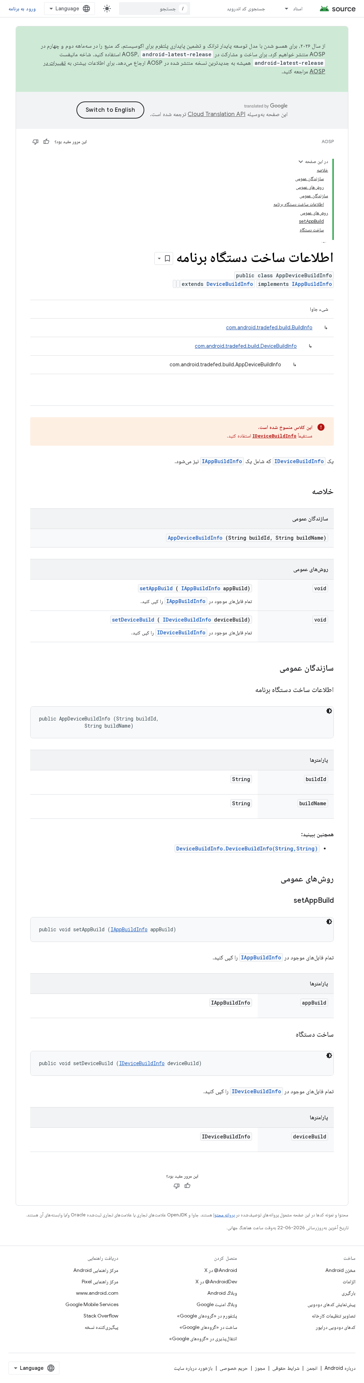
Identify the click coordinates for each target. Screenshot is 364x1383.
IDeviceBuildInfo (274, 436)
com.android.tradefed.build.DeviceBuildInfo (246, 346)
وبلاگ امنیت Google (217, 1304)
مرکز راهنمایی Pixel (100, 1281)
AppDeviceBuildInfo (195, 537)
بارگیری (348, 1293)
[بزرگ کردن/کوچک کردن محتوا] (300, 161)
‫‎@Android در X (220, 1270)
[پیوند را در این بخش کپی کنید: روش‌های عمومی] (271, 879)
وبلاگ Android (222, 1293)
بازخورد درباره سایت (193, 1368)
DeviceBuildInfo (230, 284)
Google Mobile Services (91, 1304)
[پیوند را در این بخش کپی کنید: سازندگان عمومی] (270, 668)
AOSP (328, 141)
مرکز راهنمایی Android (95, 1270)
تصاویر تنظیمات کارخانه (333, 1316)
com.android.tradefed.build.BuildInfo (269, 327)
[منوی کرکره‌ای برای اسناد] (283, 8)
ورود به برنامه (22, 8)
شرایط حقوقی (285, 1368)
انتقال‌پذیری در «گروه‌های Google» (203, 1338)
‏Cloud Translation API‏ (216, 114)
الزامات (349, 1281)
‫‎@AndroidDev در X (216, 1281)
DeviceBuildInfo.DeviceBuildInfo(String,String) (247, 848)
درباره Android (340, 1368)
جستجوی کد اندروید (246, 8)
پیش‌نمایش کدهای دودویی (331, 1304)
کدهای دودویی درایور (335, 1327)
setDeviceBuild (133, 619)
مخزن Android (340, 1270)
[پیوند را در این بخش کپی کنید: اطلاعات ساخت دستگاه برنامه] (246, 690)
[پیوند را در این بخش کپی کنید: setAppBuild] (285, 901)
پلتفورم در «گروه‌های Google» (207, 1316)
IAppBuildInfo (312, 284)
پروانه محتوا (224, 1215)
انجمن (311, 1368)
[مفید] (46, 141)
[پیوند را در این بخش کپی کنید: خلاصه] (302, 492)
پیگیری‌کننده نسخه (101, 1327)
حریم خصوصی (234, 1368)
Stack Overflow (101, 1316)
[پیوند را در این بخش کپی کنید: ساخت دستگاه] (287, 1035)
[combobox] (154, 8)
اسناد (298, 8)
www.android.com (97, 1293)
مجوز (260, 1368)
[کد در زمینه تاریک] (329, 711)
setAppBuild (156, 588)
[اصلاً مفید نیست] (35, 141)
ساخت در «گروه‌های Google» (208, 1327)
